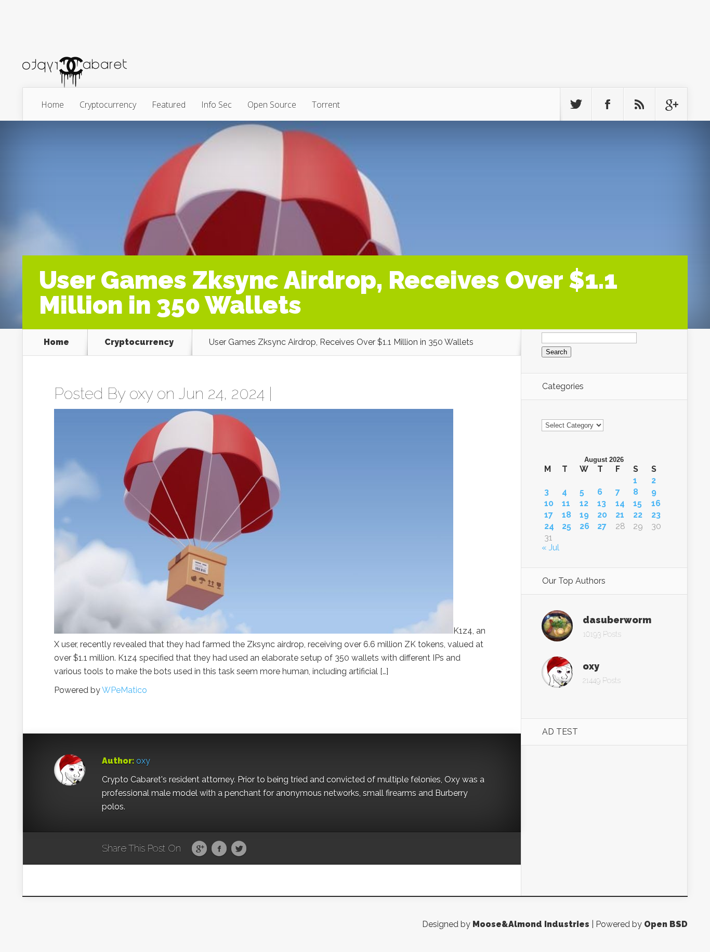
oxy (141, 393)
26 (584, 526)
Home (52, 104)
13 (601, 503)
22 (637, 515)
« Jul (550, 547)
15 (637, 503)
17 (548, 515)
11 (566, 503)
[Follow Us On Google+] (671, 104)
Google (199, 849)
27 (602, 526)
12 (584, 503)
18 (566, 515)
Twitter (239, 849)
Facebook (219, 849)
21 (619, 515)
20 (602, 515)
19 (584, 515)
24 (549, 526)
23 (656, 515)
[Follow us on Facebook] (607, 104)
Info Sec (216, 104)
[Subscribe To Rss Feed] (639, 104)
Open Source (271, 104)
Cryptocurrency (108, 104)
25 (566, 526)
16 (656, 503)
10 (549, 503)
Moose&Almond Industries (530, 924)
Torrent (326, 104)
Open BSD (666, 924)
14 (620, 503)
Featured (169, 104)
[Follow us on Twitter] (575, 104)
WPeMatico (124, 690)
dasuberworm (617, 619)
